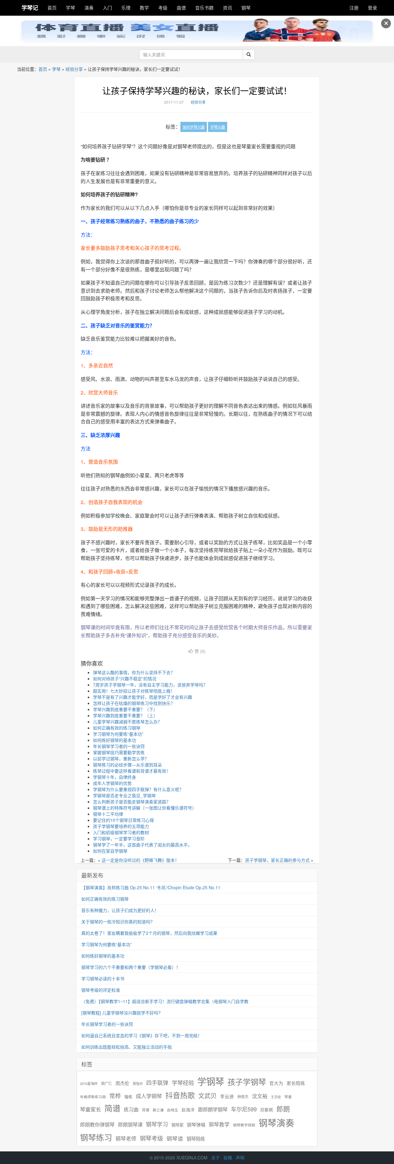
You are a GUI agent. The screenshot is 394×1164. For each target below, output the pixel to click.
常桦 (115, 1096)
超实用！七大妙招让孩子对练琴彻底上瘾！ (134, 691)
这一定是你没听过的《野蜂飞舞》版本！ (140, 860)
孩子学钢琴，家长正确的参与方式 (277, 860)
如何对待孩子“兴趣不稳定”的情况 (124, 678)
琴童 (288, 1096)
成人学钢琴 (149, 1096)
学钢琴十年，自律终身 (114, 777)
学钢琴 (210, 1081)
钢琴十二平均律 (108, 814)
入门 (107, 7)
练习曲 (131, 1109)
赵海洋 (188, 1110)
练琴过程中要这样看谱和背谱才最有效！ (132, 771)
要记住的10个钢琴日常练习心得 (123, 820)
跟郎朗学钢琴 (212, 1109)
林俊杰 (242, 1096)
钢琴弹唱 (196, 1124)
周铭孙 (138, 1083)
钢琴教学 (219, 1124)
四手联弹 (157, 1082)
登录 (372, 7)
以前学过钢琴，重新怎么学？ (121, 758)
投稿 (227, 1157)
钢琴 (246, 7)
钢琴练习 (96, 1137)
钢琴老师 (125, 1138)
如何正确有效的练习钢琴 (116, 728)
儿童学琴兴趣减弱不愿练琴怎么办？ (127, 721)
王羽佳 (276, 1096)
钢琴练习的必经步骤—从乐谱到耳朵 (127, 765)
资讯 (227, 7)
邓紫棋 (266, 1110)
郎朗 (283, 1108)
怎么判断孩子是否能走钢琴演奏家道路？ (132, 801)
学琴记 (30, 8)
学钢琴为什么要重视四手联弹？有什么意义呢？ (138, 789)
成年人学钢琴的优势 (112, 783)
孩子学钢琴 (246, 1081)
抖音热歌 (180, 1095)
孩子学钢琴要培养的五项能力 (121, 826)
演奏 (89, 7)
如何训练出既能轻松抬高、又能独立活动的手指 (126, 1047)
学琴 (70, 7)
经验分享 (74, 69)
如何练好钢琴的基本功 (114, 740)
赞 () (200, 651)
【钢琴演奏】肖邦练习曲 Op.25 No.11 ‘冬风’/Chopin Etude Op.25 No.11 (150, 887)
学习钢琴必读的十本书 (102, 978)
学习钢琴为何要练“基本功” (118, 734)
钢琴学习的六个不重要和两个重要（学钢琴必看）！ (130, 967)
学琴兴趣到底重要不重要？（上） (125, 715)
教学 (144, 7)
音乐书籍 (204, 7)
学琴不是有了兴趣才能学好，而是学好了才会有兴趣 (142, 697)
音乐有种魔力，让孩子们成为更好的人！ (120, 910)
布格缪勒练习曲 (93, 1096)
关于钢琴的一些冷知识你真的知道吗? (117, 921)
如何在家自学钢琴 (110, 851)
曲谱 (181, 7)
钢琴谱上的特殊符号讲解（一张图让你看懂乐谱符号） (144, 808)
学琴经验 (183, 1082)
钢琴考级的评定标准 (100, 990)
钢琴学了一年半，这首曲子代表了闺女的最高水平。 (142, 845)
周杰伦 (122, 1083)
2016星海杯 (89, 1083)
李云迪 (227, 1096)
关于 (215, 1157)
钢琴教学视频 (244, 1124)
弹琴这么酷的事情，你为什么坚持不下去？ (134, 672)
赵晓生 (172, 1109)
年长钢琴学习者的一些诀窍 (119, 746)
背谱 (145, 1109)
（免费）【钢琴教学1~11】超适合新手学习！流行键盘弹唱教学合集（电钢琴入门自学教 (164, 1001)
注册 (354, 7)
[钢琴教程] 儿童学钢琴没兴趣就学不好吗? (121, 1013)
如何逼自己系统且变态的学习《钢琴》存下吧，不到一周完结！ (141, 1035)
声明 (240, 1157)
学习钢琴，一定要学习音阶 (119, 838)
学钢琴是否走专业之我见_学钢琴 (124, 795)
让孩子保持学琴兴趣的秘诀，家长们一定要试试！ (197, 90)
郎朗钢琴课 (130, 1124)
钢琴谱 (175, 1138)
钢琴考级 (151, 1138)
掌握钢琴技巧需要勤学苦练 (119, 752)
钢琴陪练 (196, 1138)
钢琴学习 (157, 1124)
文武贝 (207, 1095)
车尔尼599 (244, 1109)
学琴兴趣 (217, 127)
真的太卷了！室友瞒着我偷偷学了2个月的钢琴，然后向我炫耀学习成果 (149, 933)
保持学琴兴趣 (194, 127)
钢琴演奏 (276, 1122)
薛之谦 (158, 1109)
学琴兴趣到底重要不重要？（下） (125, 709)
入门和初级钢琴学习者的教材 (121, 832)
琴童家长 (90, 1109)
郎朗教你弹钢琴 (97, 1124)
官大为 (276, 1083)
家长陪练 (296, 1083)
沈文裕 (259, 1096)
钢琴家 (177, 1125)
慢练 (128, 1096)
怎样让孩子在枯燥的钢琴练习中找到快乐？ (134, 703)
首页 (52, 7)
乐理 (126, 7)
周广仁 (106, 1083)
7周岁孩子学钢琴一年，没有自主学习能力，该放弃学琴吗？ (150, 685)
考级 (162, 7)
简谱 (112, 1108)
